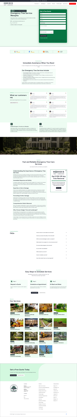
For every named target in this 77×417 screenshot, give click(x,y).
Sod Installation (41, 397)
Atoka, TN (55, 397)
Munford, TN (55, 395)
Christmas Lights (59, 3)
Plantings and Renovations (42, 390)
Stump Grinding (41, 402)
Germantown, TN (56, 392)
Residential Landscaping (42, 400)
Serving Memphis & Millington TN (35, 0)
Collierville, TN (56, 390)
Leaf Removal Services (42, 392)
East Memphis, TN (56, 387)
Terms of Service (26, 398)
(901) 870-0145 (44, 0)
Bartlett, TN (55, 389)
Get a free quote (34, 292)
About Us (25, 395)
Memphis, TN (55, 400)
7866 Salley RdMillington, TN (26, 390)
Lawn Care (49, 3)
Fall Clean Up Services (42, 389)
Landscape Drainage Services (43, 395)
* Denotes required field (43, 37)
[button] (37, 4)
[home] (18, 3)
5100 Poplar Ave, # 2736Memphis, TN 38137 (27, 387)
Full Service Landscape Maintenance (44, 387)
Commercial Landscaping (42, 405)
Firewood (53, 3)
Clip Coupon (59, 187)
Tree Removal (41, 407)
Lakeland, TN (55, 394)
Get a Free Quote (72, 3)
